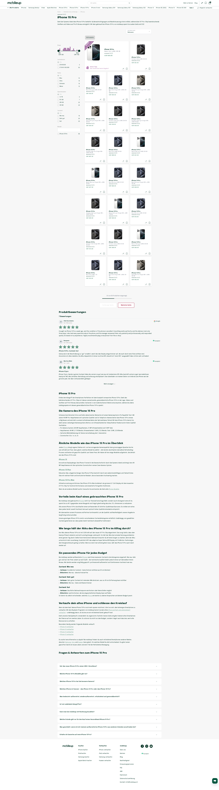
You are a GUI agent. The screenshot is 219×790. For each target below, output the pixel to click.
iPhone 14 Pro (84, 7)
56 (79, 134)
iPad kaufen (82, 753)
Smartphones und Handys (71, 11)
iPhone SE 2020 (181, 7)
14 (79, 78)
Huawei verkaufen (105, 760)
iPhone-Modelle (114, 489)
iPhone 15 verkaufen (66, 627)
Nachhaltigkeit (125, 760)
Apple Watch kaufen (85, 760)
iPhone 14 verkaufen (67, 629)
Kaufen (81, 746)
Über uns (123, 750)
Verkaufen (103, 746)
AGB (121, 771)
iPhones (23, 7)
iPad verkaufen (104, 753)
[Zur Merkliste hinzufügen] (126, 68)
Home (59, 11)
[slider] (58, 51)
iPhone (65, 447)
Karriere (122, 753)
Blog (196, 3)
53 (79, 67)
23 (79, 105)
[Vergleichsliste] (202, 3)
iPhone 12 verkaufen (66, 634)
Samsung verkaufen (105, 757)
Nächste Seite (126, 305)
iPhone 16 (172, 7)
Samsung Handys (33, 7)
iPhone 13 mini (95, 7)
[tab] (109, 666)
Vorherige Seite (108, 305)
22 (79, 102)
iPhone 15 (63, 459)
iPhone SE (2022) (161, 7)
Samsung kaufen (83, 757)
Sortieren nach (131, 30)
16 (79, 115)
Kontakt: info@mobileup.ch (129, 782)
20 (79, 118)
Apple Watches (52, 7)
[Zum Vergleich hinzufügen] (123, 68)
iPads (43, 7)
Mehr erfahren (188, 3)
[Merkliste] (206, 3)
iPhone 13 (151, 7)
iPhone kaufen (83, 750)
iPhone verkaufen (105, 750)
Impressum (123, 775)
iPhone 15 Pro (63, 7)
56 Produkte (90, 37)
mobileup (123, 746)
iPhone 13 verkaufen (66, 632)
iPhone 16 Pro (74, 7)
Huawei (80, 642)
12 (79, 86)
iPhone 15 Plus (65, 470)
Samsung (68, 642)
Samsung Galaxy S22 (139, 7)
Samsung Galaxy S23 (124, 7)
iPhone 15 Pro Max (66, 480)
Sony (73, 642)
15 (79, 81)
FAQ (121, 768)
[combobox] (109, 3)
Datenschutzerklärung (127, 778)
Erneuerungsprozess (127, 764)
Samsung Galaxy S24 (108, 7)
